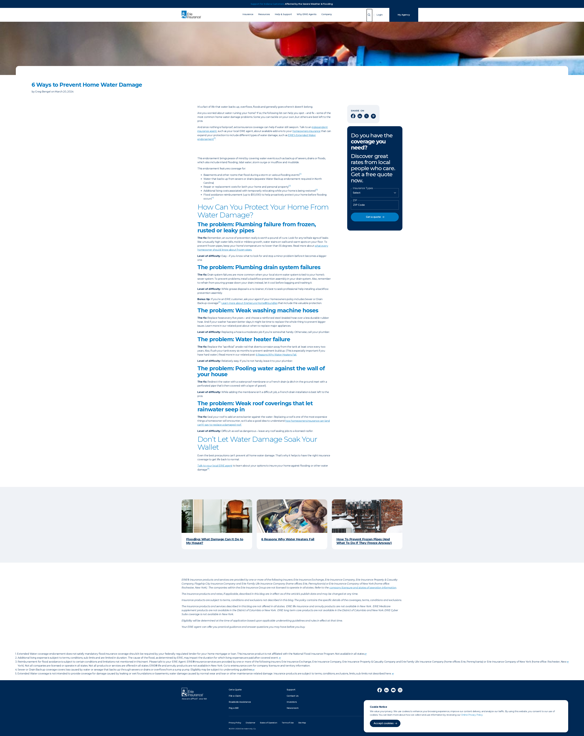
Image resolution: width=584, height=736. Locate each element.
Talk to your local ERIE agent (214, 465)
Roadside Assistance (240, 702)
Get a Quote (235, 689)
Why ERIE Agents (306, 14)
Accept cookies (384, 723)
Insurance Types (363, 188)
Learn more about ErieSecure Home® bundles (249, 303)
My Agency (404, 14)
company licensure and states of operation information (362, 587)
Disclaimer (250, 723)
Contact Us (293, 695)
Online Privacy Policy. (472, 714)
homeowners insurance (306, 131)
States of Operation (268, 723)
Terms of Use (288, 723)
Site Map (302, 723)
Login (380, 14)
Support (291, 689)
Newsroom (293, 708)
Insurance (247, 14)
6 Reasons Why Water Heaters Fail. (276, 354)
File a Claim (235, 695)
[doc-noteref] (215, 139)
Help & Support (283, 14)
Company (326, 14)
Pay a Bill (233, 708)
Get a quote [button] (373, 216)
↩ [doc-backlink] (366, 653)
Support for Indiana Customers (267, 4)
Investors (292, 702)
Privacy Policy (235, 723)
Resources (264, 14)
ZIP (355, 200)
